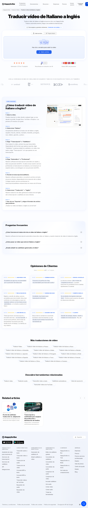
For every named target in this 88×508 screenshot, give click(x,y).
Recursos (45, 4)
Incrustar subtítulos (51, 481)
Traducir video (8, 381)
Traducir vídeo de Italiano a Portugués (44, 354)
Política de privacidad (23, 504)
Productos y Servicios (22, 4)
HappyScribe (6, 10)
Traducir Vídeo (15, 10)
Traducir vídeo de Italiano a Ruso (63, 346)
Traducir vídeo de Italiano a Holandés (17, 350)
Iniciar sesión (72, 4)
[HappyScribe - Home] (8, 4)
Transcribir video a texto (40, 381)
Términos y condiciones (9, 504)
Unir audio (48, 484)
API (3, 467)
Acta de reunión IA (77, 381)
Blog (76, 472)
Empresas (56, 4)
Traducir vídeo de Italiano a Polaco (37, 346)
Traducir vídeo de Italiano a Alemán (70, 350)
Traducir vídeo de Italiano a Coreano (56, 361)
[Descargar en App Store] (7, 442)
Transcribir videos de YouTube (43, 384)
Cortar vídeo (49, 487)
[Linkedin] (79, 504)
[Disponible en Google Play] (19, 442)
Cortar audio (49, 489)
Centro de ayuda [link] (79, 466)
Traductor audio (23, 381)
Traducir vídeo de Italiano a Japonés (16, 354)
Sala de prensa (79, 463)
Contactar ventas (80, 4)
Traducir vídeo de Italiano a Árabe (44, 350)
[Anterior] (80, 398)
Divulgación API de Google (65, 504)
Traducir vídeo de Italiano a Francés (69, 357)
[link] (44, 27)
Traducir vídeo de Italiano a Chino (29, 361)
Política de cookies (36, 504)
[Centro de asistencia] (83, 503)
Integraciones (6, 469)
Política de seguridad (50, 504)
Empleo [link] (77, 461)
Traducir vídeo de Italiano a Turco (43, 357)
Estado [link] (77, 469)
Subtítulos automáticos (59, 381)
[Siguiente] (84, 398)
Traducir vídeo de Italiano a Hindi (71, 354)
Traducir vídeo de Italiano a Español (17, 357)
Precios (64, 4)
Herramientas (34, 4)
